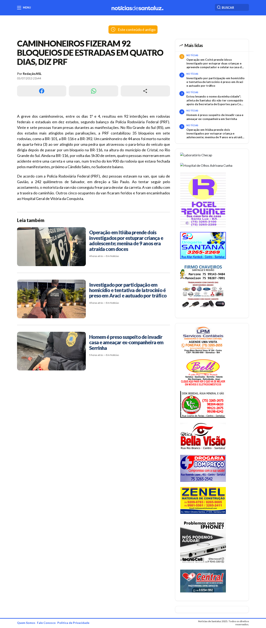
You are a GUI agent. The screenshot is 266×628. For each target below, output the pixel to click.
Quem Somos (26, 622)
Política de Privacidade (73, 622)
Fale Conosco (46, 622)
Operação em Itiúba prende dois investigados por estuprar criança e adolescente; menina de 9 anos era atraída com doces (215, 133)
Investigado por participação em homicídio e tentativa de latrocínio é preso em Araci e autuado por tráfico (215, 82)
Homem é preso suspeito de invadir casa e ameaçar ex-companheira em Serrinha (214, 116)
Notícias (192, 55)
